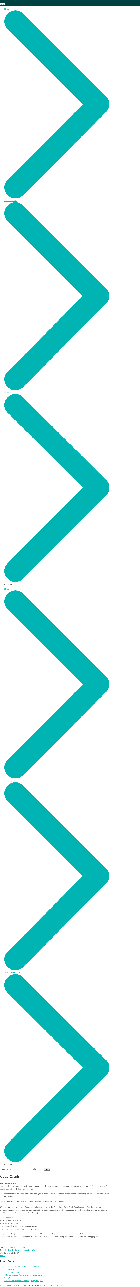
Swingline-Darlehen (12, 1278)
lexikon (15, 1250)
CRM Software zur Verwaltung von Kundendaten (23, 1275)
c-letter (9, 1250)
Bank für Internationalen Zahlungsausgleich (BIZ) (23, 1281)
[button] (1, 1256)
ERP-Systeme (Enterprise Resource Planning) (21, 1266)
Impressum (50, 1285)
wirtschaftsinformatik (26, 1250)
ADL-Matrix (9, 1269)
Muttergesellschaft (11, 1272)
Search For (4, 1169)
